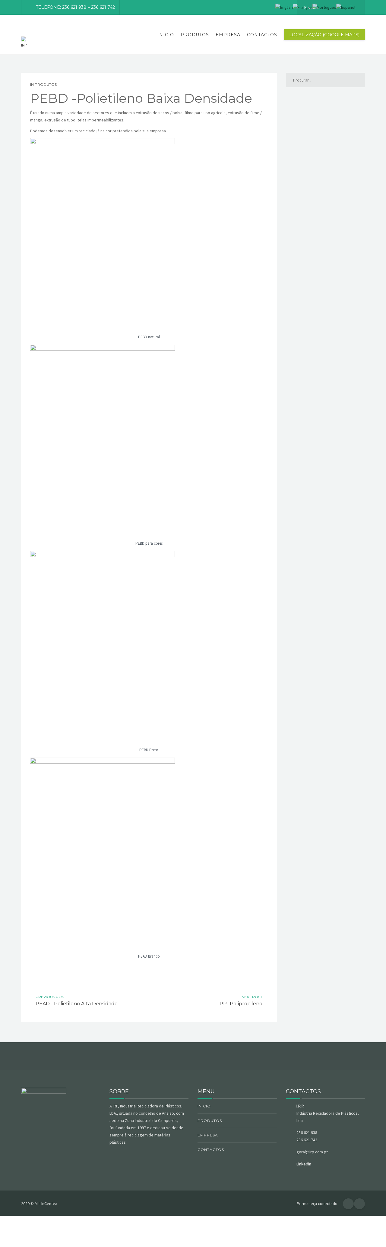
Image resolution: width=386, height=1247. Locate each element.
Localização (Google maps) (324, 34)
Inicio (165, 34)
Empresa (228, 34)
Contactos (262, 34)
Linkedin (303, 1164)
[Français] (302, 6)
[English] (284, 6)
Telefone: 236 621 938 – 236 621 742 (75, 7)
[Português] (324, 6)
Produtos (195, 34)
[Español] (345, 6)
